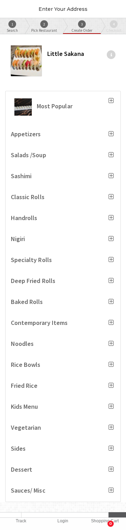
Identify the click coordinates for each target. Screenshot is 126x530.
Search (12, 27)
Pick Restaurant (44, 27)
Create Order (81, 27)
